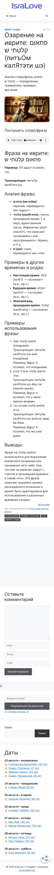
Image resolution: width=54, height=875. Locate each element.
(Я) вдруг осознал (30, 516)
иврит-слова (12, 520)
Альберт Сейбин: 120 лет (24, 810)
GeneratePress (27, 870)
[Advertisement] (27, 557)
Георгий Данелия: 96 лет (24, 798)
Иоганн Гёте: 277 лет (21, 837)
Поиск (8, 727)
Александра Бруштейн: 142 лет (28, 764)
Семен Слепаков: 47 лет (23, 768)
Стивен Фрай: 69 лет (21, 787)
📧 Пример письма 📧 (16, 711)
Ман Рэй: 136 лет (19, 821)
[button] (47, 15)
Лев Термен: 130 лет (21, 841)
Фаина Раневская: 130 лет (25, 825)
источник (44, 504)
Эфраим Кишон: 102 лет (23, 771)
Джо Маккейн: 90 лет (22, 852)
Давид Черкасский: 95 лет (25, 775)
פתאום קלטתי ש (12, 516)
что (44, 516)
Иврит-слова (12, 29)
